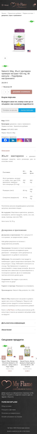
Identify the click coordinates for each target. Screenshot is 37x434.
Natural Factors (27, 369)
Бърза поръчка (27, 110)
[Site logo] (19, 5)
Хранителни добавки (14, 13)
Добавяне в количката (21, 92)
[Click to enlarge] (5, 58)
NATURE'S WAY (12, 129)
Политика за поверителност (11, 413)
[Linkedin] (13, 140)
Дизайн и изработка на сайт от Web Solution (18, 431)
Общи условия (6, 406)
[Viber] (28, 140)
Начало (4, 13)
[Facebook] (5, 140)
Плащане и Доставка (9, 409)
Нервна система (28, 13)
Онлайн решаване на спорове (12, 416)
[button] (4, 358)
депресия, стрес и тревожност (12, 15)
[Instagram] (20, 140)
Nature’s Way (11, 133)
